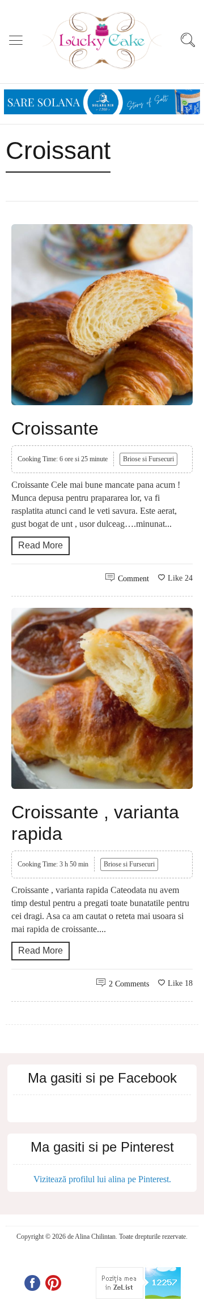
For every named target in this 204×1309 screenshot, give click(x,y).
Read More (40, 545)
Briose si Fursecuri (148, 459)
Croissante (55, 428)
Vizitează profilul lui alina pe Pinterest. (102, 1179)
